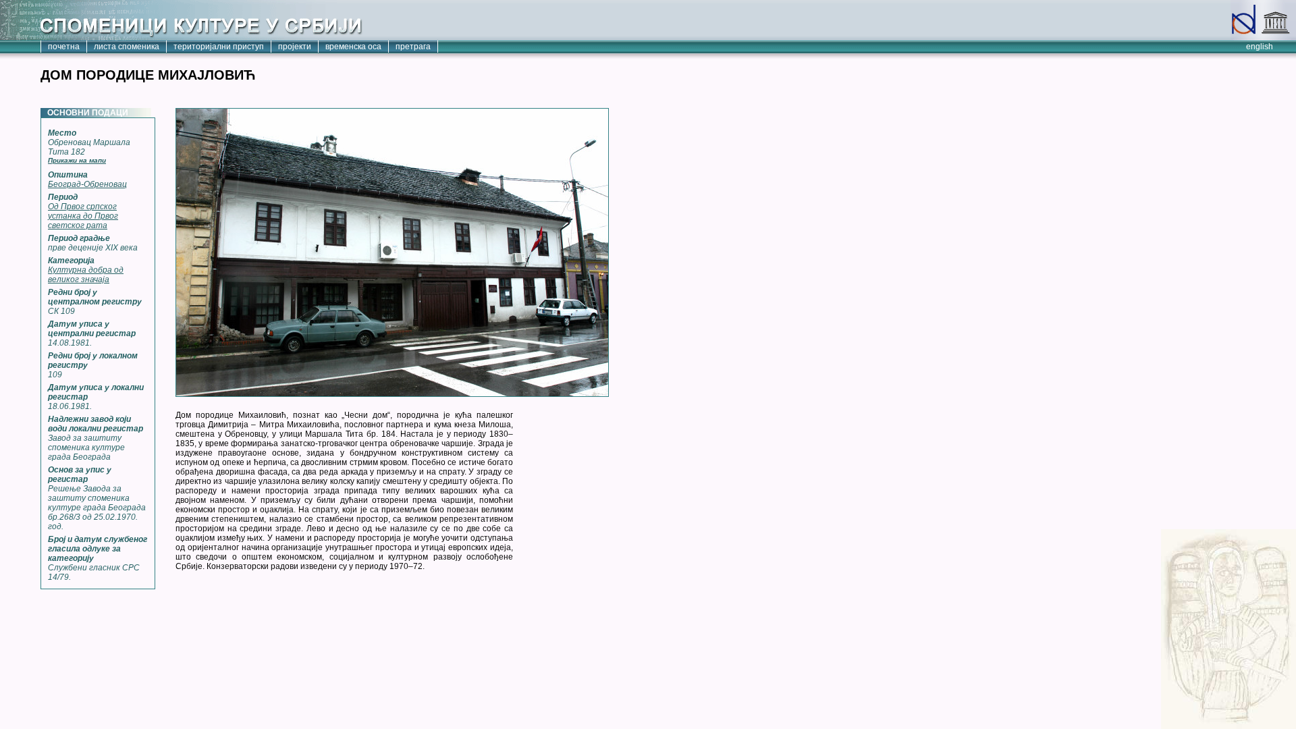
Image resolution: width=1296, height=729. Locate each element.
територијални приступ (218, 46)
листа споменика (126, 46)
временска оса (353, 46)
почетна (64, 46)
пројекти (294, 46)
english (1259, 46)
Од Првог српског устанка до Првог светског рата (83, 216)
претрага (413, 46)
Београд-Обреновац (87, 184)
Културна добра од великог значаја (86, 274)
